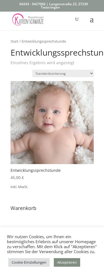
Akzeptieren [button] (67, 262)
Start (15, 41)
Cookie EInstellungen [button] (29, 262)
